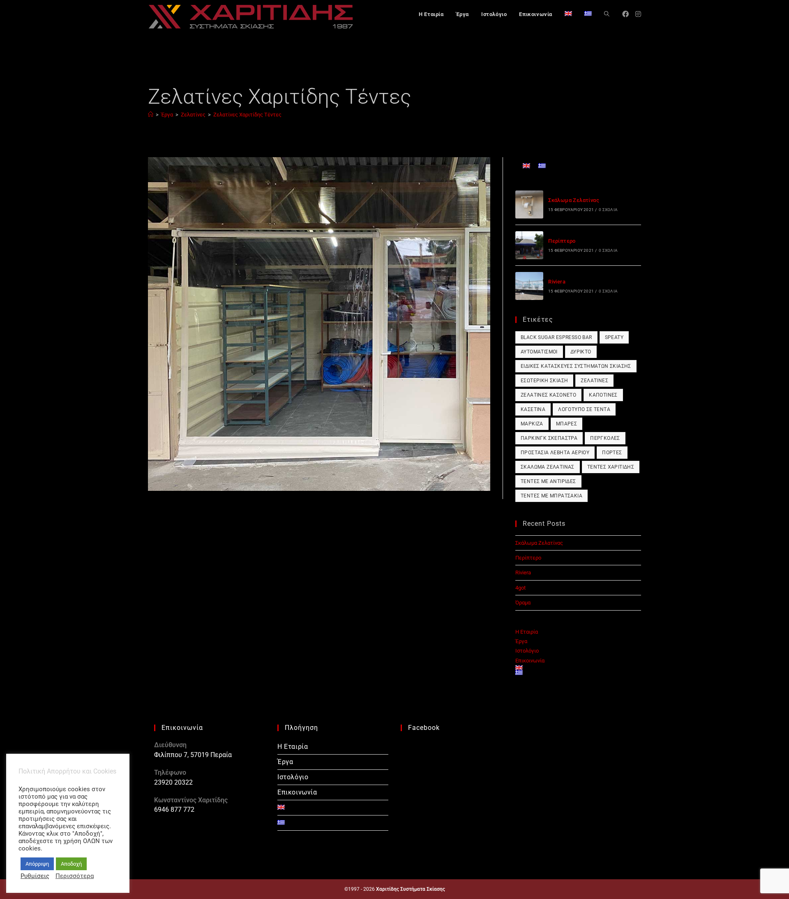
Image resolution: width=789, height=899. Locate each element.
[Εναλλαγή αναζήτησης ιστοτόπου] (607, 14)
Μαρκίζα (532, 424)
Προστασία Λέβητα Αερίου (555, 452)
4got (520, 588)
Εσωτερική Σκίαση (544, 380)
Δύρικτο (580, 352)
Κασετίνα (533, 409)
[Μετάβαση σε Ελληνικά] (542, 165)
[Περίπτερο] (529, 245)
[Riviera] (529, 286)
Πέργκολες (605, 438)
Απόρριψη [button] (37, 864)
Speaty (614, 337)
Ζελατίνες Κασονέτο (548, 395)
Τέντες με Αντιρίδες (548, 481)
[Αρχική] (150, 115)
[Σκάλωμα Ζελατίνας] (529, 204)
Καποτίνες (603, 395)
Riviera (556, 282)
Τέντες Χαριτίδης (610, 467)
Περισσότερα (74, 876)
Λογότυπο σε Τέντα (584, 409)
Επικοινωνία (529, 660)
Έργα (521, 641)
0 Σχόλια (608, 209)
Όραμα (523, 602)
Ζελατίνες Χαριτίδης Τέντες (247, 115)
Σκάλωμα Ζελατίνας (573, 200)
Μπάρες (566, 424)
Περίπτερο (562, 241)
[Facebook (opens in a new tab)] (625, 14)
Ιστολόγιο (527, 651)
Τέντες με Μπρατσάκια (551, 496)
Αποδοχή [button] (71, 864)
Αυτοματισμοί (539, 352)
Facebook (424, 728)
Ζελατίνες (594, 380)
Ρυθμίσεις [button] (35, 876)
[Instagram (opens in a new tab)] (638, 14)
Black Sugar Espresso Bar (556, 337)
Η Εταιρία (526, 632)
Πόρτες (612, 452)
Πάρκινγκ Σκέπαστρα (549, 438)
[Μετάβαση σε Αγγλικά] (568, 14)
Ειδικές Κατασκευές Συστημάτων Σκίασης (576, 366)
